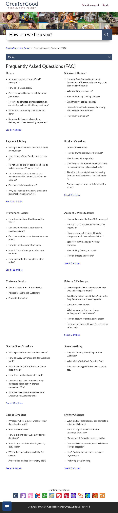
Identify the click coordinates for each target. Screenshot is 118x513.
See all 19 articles (14, 403)
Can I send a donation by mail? (22, 185)
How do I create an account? (80, 256)
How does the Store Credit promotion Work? (26, 221)
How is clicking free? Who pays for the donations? (26, 436)
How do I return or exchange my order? (85, 319)
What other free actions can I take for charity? (26, 454)
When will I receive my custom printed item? (26, 112)
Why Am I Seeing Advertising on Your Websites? (84, 354)
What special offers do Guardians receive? (28, 353)
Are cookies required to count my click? (27, 461)
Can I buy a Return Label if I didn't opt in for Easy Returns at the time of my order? (87, 298)
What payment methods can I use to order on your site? (28, 149)
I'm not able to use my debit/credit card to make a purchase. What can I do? (28, 166)
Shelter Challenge (74, 415)
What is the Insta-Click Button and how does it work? (27, 368)
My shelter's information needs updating (86, 438)
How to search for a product (80, 158)
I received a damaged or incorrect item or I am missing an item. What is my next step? (28, 103)
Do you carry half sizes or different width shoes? (86, 186)
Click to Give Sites (16, 415)
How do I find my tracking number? (83, 97)
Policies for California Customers (24, 293)
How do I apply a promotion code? (24, 245)
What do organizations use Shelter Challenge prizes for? (83, 431)
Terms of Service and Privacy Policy (25, 287)
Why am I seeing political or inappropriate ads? (86, 368)
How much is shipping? (78, 116)
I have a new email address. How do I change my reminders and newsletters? (85, 235)
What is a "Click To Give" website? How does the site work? (27, 422)
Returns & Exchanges (76, 281)
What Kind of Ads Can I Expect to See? (85, 361)
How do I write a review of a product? (85, 153)
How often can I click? (18, 430)
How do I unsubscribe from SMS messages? (87, 219)
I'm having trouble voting (78, 461)
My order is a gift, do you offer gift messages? (24, 81)
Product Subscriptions (77, 148)
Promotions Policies (17, 213)
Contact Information (17, 298)
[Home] (22, 5)
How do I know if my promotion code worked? (26, 252)
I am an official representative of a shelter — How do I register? (87, 445)
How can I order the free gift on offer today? (25, 261)
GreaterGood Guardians (19, 346)
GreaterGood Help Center (18, 48)
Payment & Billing (16, 141)
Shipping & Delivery (75, 73)
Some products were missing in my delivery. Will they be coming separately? (27, 121)
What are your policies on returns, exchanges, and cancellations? (83, 312)
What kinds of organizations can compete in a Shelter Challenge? (87, 422)
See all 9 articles (72, 195)
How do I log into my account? (81, 250)
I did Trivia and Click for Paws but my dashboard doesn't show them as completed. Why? (25, 384)
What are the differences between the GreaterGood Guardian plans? (26, 394)
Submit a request (90, 5)
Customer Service (16, 281)
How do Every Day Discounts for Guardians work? (29, 359)
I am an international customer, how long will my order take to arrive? (86, 109)
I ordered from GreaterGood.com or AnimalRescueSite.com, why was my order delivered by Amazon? (87, 82)
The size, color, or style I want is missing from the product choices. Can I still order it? (86, 175)
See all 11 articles (14, 270)
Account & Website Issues (79, 213)
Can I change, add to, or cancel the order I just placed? (27, 95)
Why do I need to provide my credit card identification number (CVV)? (27, 192)
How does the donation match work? (25, 375)
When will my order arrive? (80, 91)
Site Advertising (73, 346)
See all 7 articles (13, 130)
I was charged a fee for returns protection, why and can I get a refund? (86, 289)
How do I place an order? (20, 88)
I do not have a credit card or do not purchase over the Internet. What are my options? (27, 176)
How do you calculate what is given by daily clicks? (26, 445)
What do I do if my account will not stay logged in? (86, 226)
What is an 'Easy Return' (78, 305)
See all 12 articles (14, 202)
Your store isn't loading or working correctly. (83, 243)
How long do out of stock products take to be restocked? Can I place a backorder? (87, 165)
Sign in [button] (105, 5)
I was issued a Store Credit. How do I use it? (27, 158)
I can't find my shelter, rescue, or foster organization (85, 454)
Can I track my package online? (81, 102)
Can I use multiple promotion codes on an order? (28, 238)
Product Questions (75, 141)
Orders (10, 73)
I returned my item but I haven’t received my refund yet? (87, 326)
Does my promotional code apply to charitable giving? (25, 229)
